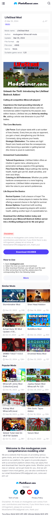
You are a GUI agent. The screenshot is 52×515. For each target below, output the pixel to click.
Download (26, 252)
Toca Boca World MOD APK (12, 514)
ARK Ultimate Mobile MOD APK (36, 514)
